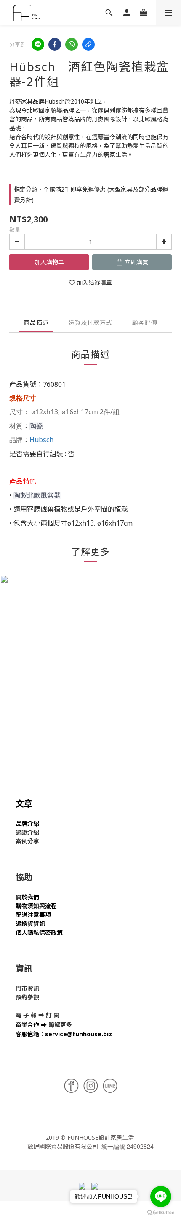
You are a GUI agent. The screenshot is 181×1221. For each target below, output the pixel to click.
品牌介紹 (27, 823)
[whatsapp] (71, 44)
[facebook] (54, 44)
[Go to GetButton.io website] (160, 1212)
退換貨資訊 (30, 924)
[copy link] (88, 44)
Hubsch (41, 439)
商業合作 (27, 1025)
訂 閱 (52, 1015)
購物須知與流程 (36, 906)
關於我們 (27, 897)
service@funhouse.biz (78, 1034)
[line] (38, 44)
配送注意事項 (33, 915)
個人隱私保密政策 (39, 932)
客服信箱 (27, 1034)
